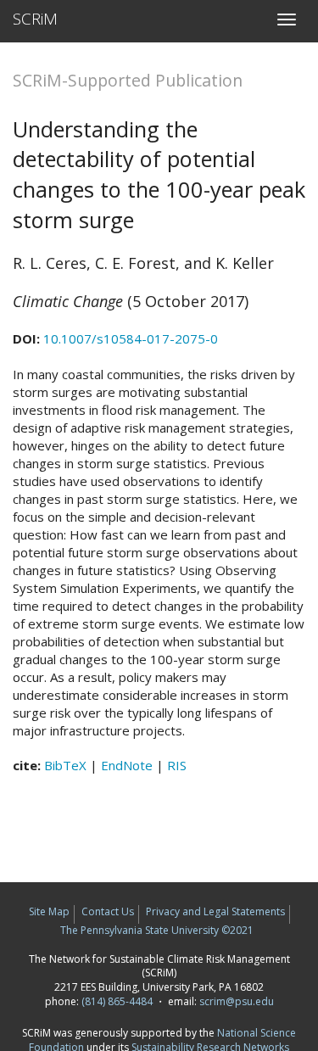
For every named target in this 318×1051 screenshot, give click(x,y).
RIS (177, 765)
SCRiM (35, 19)
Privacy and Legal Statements (215, 911)
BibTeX (65, 765)
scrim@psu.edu (236, 1001)
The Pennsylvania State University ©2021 (157, 930)
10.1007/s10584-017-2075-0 (130, 338)
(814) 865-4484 (117, 1001)
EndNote (127, 765)
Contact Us (107, 911)
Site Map (49, 911)
